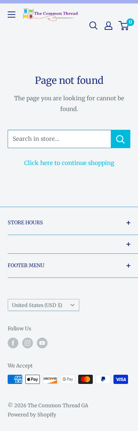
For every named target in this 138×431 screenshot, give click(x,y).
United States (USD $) (37, 305)
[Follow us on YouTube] (42, 343)
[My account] (108, 25)
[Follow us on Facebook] (13, 343)
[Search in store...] (120, 139)
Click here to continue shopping (69, 163)
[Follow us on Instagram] (27, 343)
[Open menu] (11, 14)
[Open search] (93, 25)
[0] (124, 25)
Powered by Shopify (32, 414)
